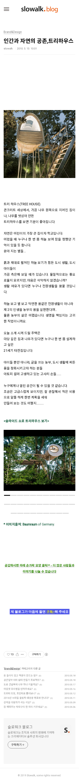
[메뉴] (6, 9)
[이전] (10, 462)
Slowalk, (31, 775)
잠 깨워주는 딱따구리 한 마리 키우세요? (23, 706)
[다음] (69, 462)
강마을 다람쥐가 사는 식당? (17, 702)
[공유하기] (17, 654)
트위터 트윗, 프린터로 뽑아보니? (20, 693)
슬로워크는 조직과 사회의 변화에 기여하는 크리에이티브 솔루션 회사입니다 (31, 734)
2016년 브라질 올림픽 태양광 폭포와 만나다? (26, 698)
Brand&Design (12, 668)
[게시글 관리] (22, 654)
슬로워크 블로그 (20, 727)
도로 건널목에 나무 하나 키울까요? (21, 684)
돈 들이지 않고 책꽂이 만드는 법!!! (20, 675)
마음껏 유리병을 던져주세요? (18, 689)
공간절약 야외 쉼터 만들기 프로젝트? (22, 680)
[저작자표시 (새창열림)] (46, 654)
